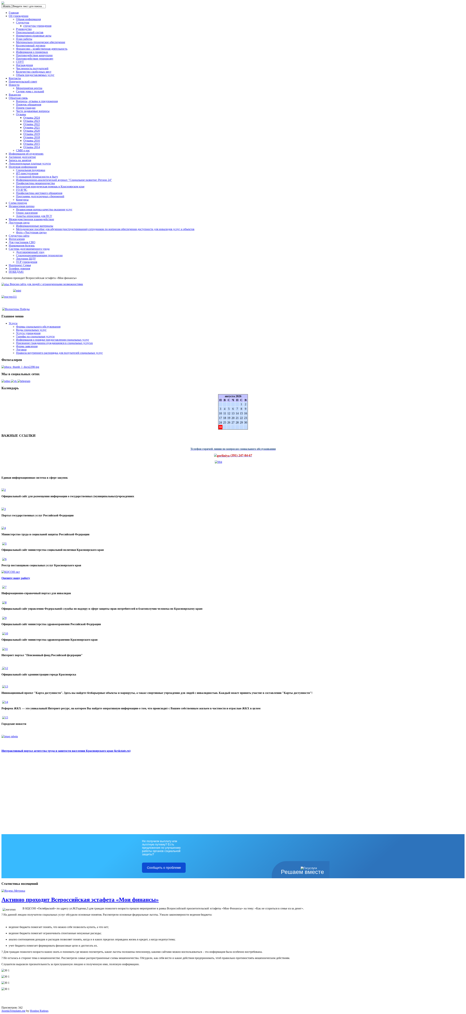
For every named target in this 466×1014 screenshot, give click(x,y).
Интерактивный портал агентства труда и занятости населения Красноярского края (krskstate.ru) (66, 750)
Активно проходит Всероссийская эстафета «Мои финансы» (80, 899)
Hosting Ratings (39, 1010)
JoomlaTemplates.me (13, 1010)
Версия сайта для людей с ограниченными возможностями (46, 284)
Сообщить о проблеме (164, 868)
